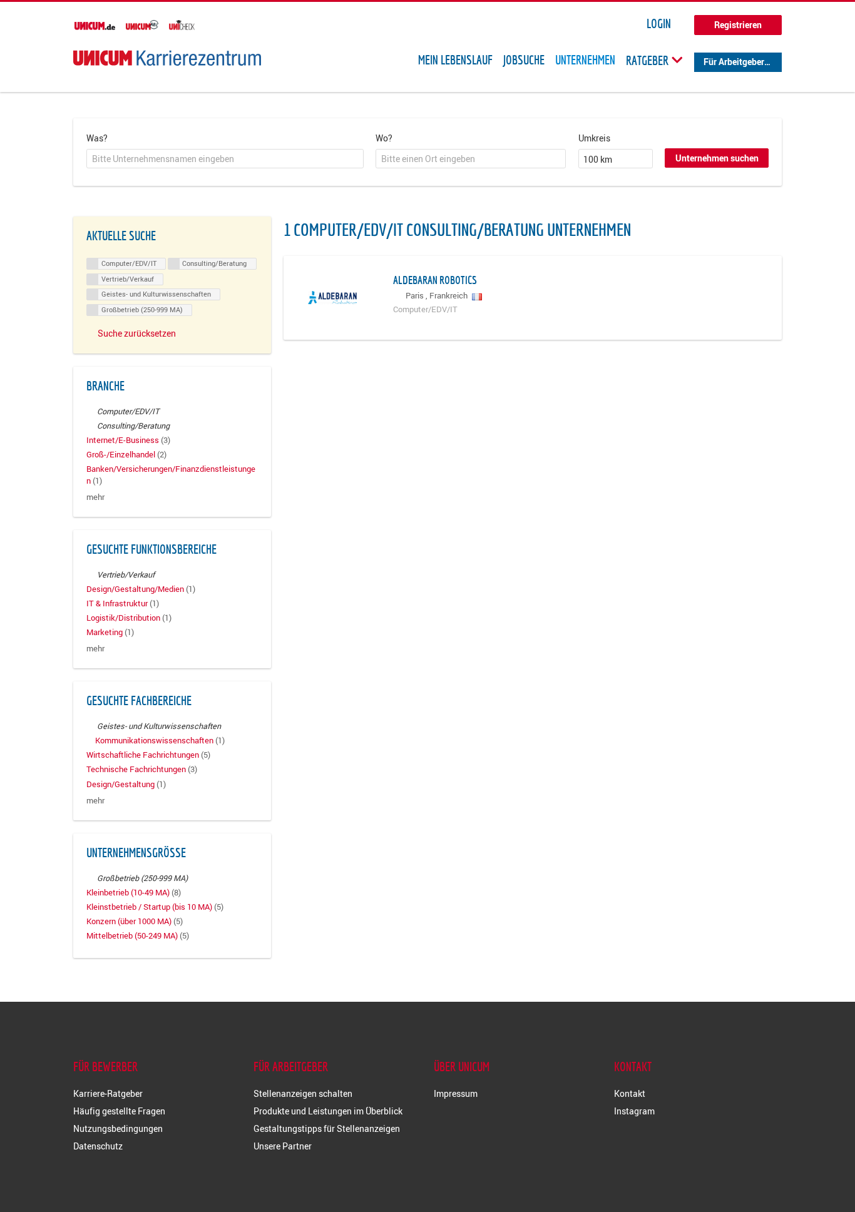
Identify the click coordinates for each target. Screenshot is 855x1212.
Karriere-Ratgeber (108, 1093)
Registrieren (738, 25)
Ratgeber (648, 60)
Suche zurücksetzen (137, 333)
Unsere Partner (282, 1146)
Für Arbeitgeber (734, 62)
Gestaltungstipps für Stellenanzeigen (326, 1128)
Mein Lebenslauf (455, 60)
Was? (97, 138)
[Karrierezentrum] (167, 58)
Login (659, 24)
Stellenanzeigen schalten (302, 1093)
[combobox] (225, 159)
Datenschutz (98, 1146)
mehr (95, 497)
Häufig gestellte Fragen (119, 1111)
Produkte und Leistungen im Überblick (327, 1111)
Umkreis (594, 138)
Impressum (456, 1093)
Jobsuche (524, 60)
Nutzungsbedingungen (118, 1128)
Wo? (384, 138)
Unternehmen (585, 60)
